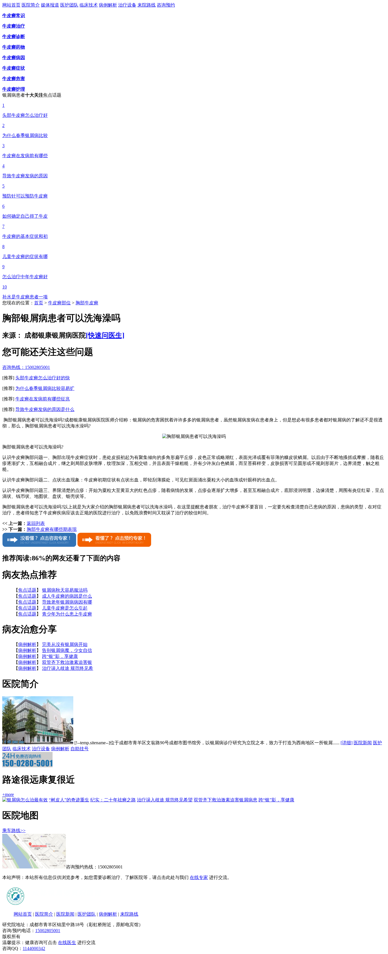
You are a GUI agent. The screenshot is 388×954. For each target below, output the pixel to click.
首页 (38, 302)
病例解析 (108, 5)
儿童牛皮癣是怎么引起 (64, 608)
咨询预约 (166, 5)
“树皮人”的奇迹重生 (69, 799)
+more (8, 794)
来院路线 (146, 5)
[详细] (346, 742)
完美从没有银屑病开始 (64, 644)
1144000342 (34, 948)
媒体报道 (50, 5)
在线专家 (199, 877)
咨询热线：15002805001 (26, 367)
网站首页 (11, 5)
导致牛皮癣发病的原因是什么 (44, 409)
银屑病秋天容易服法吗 (64, 590)
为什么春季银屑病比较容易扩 (44, 388)
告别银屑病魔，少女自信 (67, 650)
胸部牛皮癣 (87, 302)
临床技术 (89, 5)
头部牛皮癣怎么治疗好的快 (42, 377)
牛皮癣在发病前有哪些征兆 (42, 398)
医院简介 (31, 5)
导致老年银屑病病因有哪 (67, 602)
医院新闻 (363, 742)
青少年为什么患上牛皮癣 (67, 614)
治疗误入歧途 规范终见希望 (165, 799)
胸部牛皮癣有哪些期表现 (52, 529)
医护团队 (69, 5)
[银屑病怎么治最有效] (25, 799)
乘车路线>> (14, 830)
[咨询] (194, 436)
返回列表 (36, 523)
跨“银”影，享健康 (60, 656)
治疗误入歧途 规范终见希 (67, 668)
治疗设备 (127, 5)
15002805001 (47, 930)
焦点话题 (27, 590)
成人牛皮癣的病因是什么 (67, 596)
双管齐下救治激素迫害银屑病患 (225, 799)
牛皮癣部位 (59, 302)
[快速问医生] (105, 335)
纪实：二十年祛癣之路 (113, 799)
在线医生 (67, 942)
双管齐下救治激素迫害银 (67, 662)
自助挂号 (79, 748)
